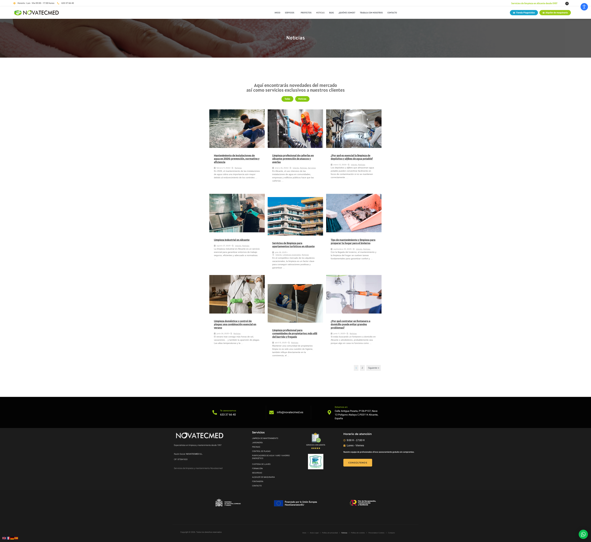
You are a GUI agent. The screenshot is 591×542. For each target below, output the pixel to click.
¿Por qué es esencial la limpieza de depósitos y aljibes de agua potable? (352, 157)
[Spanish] (16, 538)
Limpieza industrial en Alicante (231, 240)
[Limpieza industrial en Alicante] (237, 213)
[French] (8, 538)
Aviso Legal (314, 533)
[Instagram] (567, 3)
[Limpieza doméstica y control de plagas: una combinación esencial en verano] (237, 294)
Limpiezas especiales (292, 255)
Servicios (289, 12)
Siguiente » (373, 368)
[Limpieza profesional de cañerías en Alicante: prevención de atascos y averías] (295, 128)
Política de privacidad (330, 533)
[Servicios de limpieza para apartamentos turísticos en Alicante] (295, 216)
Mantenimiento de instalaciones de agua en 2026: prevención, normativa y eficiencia (236, 159)
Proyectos (306, 12)
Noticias (320, 12)
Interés (296, 168)
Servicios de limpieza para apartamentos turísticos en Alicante (293, 244)
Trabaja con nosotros (371, 12)
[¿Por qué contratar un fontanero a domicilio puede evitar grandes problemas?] (354, 294)
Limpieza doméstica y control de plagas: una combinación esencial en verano (235, 324)
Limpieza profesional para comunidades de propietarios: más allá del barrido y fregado (294, 333)
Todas (287, 98)
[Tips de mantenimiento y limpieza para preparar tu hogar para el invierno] (354, 213)
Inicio (277, 12)
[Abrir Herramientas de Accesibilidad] (584, 6)
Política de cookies (358, 533)
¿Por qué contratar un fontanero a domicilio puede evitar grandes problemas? (350, 324)
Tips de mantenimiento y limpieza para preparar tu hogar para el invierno (353, 241)
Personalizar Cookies (376, 533)
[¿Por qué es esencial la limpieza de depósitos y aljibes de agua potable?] (354, 128)
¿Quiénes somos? (347, 12)
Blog (331, 12)
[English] (4, 538)
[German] (12, 538)
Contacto (392, 12)
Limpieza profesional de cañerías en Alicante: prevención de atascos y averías (293, 159)
